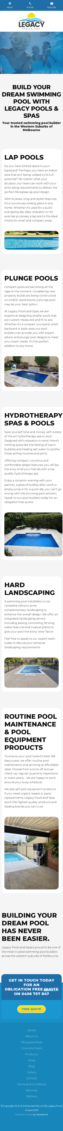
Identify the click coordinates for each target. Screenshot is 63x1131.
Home (31, 1030)
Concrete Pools (31, 1048)
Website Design (23, 1114)
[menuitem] (31, 1030)
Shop (31, 1060)
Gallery (31, 1072)
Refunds (31, 1090)
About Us (31, 1036)
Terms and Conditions (31, 1084)
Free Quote (31, 1009)
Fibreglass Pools (31, 1042)
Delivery (31, 1096)
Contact (31, 1078)
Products (31, 1054)
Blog (31, 1066)
